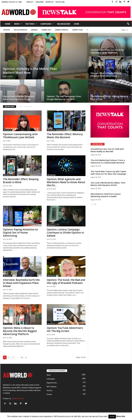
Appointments (52, 383)
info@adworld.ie (18, 398)
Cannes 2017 (46, 30)
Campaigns (45, 24)
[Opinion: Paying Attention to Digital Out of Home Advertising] (22, 216)
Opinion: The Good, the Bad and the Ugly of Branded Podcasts (66, 281)
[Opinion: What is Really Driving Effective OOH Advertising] (110, 70)
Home (7, 24)
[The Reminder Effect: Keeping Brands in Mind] (22, 165)
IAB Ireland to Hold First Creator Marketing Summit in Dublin (106, 195)
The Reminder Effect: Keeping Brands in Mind (21, 180)
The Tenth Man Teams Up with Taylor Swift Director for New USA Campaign (108, 172)
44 (22, 357)
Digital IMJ (60, 2)
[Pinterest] (124, 2)
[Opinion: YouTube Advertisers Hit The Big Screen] (66, 314)
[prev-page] (92, 204)
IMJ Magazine (63, 24)
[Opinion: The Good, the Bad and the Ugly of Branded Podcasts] (66, 266)
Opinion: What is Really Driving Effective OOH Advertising (105, 74)
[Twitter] (128, 2)
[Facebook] (112, 2)
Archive (6, 30)
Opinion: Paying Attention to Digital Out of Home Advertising (20, 232)
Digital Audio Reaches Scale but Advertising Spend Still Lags (18, 98)
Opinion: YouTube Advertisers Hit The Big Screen (65, 329)
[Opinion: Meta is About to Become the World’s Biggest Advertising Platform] (22, 314)
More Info (120, 416)
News (16, 24)
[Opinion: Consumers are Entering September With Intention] (110, 47)
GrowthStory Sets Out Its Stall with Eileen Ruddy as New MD (107, 150)
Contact (29, 2)
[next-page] (95, 204)
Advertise (49, 2)
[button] (128, 24)
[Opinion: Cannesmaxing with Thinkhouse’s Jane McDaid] (22, 120)
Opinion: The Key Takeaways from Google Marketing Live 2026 (64, 98)
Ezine (76, 24)
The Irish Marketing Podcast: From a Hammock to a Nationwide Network (108, 161)
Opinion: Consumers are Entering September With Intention (107, 51)
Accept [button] (112, 416)
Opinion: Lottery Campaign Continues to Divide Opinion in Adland (65, 232)
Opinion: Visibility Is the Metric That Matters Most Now (30, 71)
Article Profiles (20, 30)
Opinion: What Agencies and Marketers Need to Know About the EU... (66, 182)
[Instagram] (116, 2)
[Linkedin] (120, 2)
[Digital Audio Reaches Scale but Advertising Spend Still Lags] (22, 93)
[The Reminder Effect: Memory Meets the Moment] (66, 120)
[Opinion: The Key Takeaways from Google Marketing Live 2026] (66, 93)
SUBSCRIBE (39, 2)
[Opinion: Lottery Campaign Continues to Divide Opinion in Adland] (66, 216)
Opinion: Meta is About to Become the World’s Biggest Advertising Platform (20, 331)
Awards (34, 30)
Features (29, 24)
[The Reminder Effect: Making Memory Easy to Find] (110, 93)
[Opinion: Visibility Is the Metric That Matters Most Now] (44, 58)
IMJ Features (8, 130)
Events (49, 394)
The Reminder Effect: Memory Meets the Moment (65, 136)
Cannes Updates (61, 30)
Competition (77, 30)
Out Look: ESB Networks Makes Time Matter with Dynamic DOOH (108, 183)
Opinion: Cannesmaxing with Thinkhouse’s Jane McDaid (20, 136)
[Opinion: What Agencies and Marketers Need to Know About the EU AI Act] (66, 165)
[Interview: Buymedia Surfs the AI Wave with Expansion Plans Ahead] (22, 266)
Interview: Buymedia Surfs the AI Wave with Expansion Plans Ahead (21, 283)
